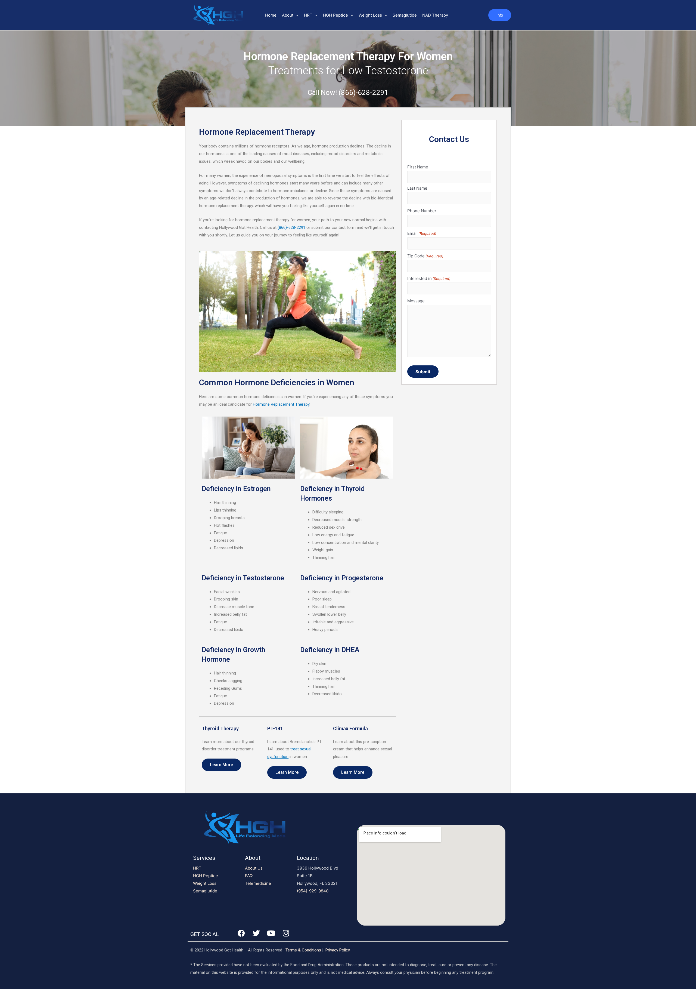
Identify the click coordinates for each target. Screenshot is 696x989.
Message (416, 300)
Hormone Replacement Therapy (281, 404)
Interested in (428, 278)
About (287, 15)
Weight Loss (370, 15)
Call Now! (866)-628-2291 (348, 92)
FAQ (249, 875)
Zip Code (425, 255)
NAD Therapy (435, 15)
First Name (417, 167)
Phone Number (421, 210)
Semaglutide (405, 15)
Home (270, 15)
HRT (308, 15)
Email (421, 233)
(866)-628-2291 (291, 227)
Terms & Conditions (303, 950)
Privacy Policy (337, 950)
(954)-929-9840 (312, 891)
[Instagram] (286, 933)
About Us (254, 868)
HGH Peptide (335, 15)
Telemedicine (258, 883)
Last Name (417, 188)
